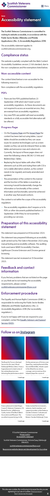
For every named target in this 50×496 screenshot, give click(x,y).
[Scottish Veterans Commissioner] (15, 4)
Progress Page (16, 133)
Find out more (36, 491)
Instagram (27, 332)
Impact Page (35, 133)
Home (3, 16)
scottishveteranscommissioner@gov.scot (18, 287)
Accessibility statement (25, 437)
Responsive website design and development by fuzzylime (25, 449)
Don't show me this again (23, 494)
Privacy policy (25, 434)
